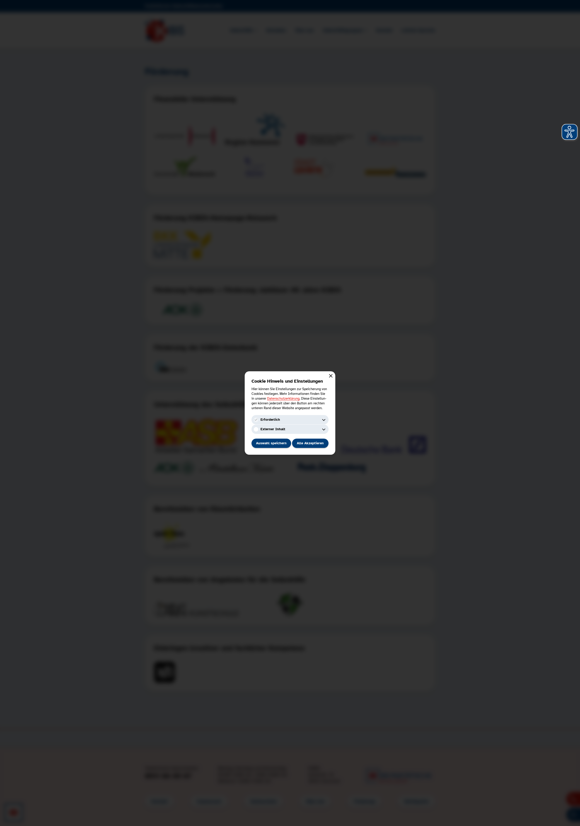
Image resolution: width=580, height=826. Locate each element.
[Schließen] (330, 375)
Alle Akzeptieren (310, 443)
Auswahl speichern (271, 443)
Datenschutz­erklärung (283, 398)
